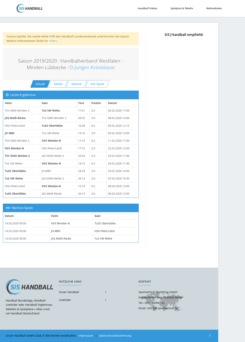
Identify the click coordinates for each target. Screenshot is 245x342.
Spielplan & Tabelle (182, 8)
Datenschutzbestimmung (115, 335)
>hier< (53, 41)
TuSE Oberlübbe (105, 223)
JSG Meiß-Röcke (61, 238)
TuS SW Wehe (103, 238)
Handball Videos (147, 8)
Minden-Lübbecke (46, 67)
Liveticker (65, 300)
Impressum (86, 335)
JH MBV (55, 231)
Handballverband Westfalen (90, 61)
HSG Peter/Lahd (105, 231)
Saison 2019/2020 (37, 61)
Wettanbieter (214, 8)
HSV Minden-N (60, 223)
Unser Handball (69, 292)
